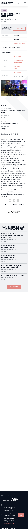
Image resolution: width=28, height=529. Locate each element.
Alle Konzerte (14, 286)
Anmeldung (19, 28)
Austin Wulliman (18, 62)
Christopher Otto (18, 60)
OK (21, 515)
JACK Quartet (17, 56)
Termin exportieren (20, 43)
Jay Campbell (17, 72)
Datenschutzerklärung (9, 523)
